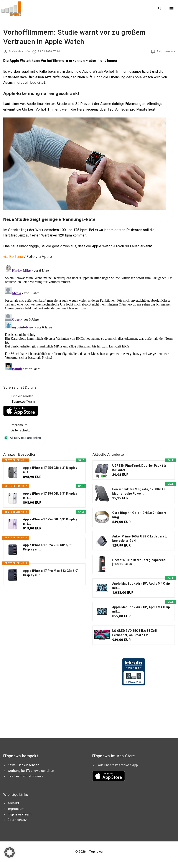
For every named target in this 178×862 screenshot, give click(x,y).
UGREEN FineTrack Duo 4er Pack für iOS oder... (139, 468)
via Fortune (13, 256)
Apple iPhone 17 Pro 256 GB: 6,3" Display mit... (47, 547)
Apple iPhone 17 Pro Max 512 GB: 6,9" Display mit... (50, 573)
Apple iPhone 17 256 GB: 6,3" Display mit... (50, 470)
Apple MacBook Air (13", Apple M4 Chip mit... (141, 609)
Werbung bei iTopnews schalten (31, 770)
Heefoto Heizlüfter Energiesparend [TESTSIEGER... (139, 562)
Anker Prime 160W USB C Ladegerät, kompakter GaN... (139, 538)
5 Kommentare (166, 51)
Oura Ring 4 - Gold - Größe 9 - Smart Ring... (139, 515)
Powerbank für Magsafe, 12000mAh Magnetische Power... (138, 491)
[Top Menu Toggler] (171, 8)
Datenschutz (20, 430)
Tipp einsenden (22, 396)
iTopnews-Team (23, 401)
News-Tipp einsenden (23, 765)
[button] (9, 852)
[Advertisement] (125, 412)
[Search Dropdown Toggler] (160, 8)
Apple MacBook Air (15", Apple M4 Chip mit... (141, 586)
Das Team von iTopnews (25, 776)
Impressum (19, 425)
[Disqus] (89, 317)
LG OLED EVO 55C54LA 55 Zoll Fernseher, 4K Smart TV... (134, 633)
